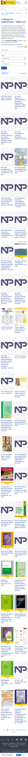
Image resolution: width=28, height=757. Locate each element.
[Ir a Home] (12, 3)
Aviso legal (15, 744)
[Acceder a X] (13, 740)
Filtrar (4, 73)
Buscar (4, 68)
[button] (26, 2)
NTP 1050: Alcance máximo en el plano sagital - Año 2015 (6, 98)
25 (18, 730)
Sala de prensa (5, 743)
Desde (2, 55)
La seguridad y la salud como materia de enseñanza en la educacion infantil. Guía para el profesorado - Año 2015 (6, 492)
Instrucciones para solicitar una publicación (11, 44)
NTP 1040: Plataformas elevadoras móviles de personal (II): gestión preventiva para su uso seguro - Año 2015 (7, 298)
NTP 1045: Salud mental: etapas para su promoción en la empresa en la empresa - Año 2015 (6, 201)
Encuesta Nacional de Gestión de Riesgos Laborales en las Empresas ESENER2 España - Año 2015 (21, 524)
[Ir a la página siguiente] (15, 732)
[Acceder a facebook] (26, 740)
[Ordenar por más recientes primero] (19, 73)
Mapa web (10, 744)
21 (9, 730)
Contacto (5, 744)
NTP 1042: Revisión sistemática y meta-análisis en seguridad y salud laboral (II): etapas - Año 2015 (21, 234)
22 (11, 730)
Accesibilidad (21, 744)
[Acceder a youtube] (17, 740)
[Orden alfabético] (24, 73)
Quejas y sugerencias (20, 743)
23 (14, 730)
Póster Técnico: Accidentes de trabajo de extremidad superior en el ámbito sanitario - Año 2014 (21, 650)
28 (24, 730)
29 (13, 732)
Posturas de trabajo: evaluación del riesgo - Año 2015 (7, 552)
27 (22, 730)
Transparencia (12, 743)
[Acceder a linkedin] (21, 740)
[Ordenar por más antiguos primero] (22, 73)
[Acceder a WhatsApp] (8, 740)
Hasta (2, 61)
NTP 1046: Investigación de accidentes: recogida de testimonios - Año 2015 (7, 171)
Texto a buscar (5, 50)
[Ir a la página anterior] (3, 730)
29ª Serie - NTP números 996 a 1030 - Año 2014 (21, 681)
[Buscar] (25, 9)
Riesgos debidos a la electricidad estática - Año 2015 (21, 615)
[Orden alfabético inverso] (26, 73)
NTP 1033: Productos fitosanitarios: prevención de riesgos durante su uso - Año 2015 (21, 490)
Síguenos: (3, 740)
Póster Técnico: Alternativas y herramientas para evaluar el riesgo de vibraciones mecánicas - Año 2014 (6, 714)
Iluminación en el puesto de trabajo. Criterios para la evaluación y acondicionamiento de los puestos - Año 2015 (7, 651)
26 (20, 730)
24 (16, 730)
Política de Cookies (14, 746)
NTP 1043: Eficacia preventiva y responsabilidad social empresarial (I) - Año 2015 (7, 234)
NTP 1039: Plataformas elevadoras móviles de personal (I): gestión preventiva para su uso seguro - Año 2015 (20, 298)
